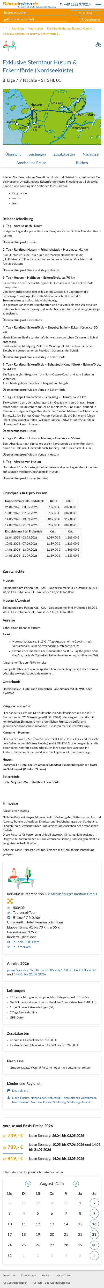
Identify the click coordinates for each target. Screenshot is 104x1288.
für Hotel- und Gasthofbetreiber (51, 1283)
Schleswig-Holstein (79, 1102)
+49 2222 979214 (77, 4)
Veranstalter (35, 28)
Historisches (64, 1275)
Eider (15, 1097)
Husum (24, 1097)
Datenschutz (28, 1275)
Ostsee (47, 1102)
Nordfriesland (21, 1102)
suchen (87, 13)
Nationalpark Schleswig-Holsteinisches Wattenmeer (63, 1097)
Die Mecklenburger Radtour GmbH (69, 28)
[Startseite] (5, 28)
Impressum (9, 1275)
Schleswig (59, 1102)
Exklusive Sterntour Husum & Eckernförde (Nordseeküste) (32, 33)
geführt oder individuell (19, 19)
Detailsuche (92, 19)
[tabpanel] (52, 116)
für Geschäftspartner (15, 1283)
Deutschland (20, 1090)
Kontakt (46, 1275)
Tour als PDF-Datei (26, 942)
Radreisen (17, 28)
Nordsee (36, 1102)
